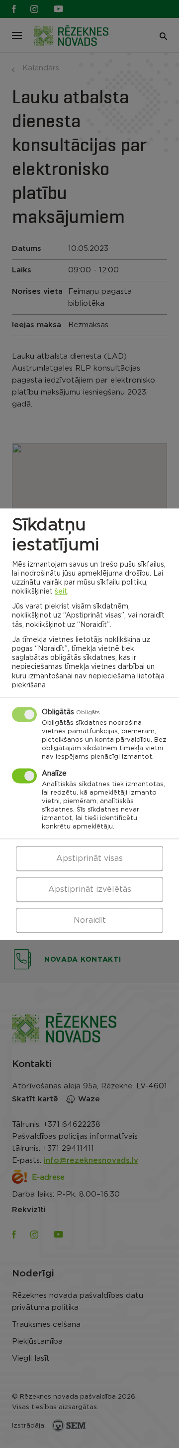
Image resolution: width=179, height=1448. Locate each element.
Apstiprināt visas (89, 858)
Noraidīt (90, 920)
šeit (61, 591)
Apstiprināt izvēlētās (89, 889)
